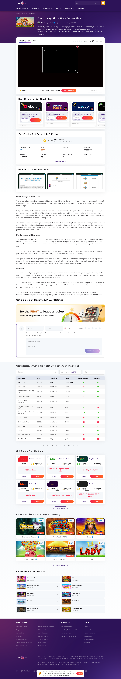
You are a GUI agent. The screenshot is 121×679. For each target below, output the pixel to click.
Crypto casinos (20, 630)
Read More (40, 35)
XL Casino (62, 484)
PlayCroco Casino (95, 459)
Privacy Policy (88, 636)
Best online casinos (22, 626)
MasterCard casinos (22, 649)
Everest (29, 601)
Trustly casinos (43, 639)
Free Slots (24, 13)
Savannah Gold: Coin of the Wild (26, 413)
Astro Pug (21, 426)
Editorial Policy (89, 639)
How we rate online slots (68, 636)
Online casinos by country (24, 642)
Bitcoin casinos (43, 630)
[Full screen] (101, 90)
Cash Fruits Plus (23, 422)
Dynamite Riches (24, 396)
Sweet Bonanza (77, 585)
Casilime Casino (65, 459)
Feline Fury (75, 601)
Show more (60, 508)
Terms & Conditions (90, 633)
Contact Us (87, 630)
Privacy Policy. (65, 675)
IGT (21, 150)
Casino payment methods (46, 626)
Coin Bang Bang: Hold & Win (25, 407)
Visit (37, 476)
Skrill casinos (42, 642)
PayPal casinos (43, 633)
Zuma (20, 430)
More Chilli (21, 386)
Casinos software (21, 646)
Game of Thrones (32, 608)
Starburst (30, 593)
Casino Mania (22, 418)
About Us (81, 8)
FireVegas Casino (95, 484)
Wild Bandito (31, 578)
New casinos (20, 633)
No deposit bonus (21, 639)
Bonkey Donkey (77, 608)
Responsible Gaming (66, 626)
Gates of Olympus (33, 585)
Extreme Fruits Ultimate (23, 401)
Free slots (19, 636)
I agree (80, 673)
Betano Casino (34, 484)
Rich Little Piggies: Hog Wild (26, 391)
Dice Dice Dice (23, 439)
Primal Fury (76, 578)
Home (18, 13)
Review (24, 476)
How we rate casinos (66, 633)
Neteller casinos (43, 636)
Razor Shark (76, 593)
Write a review (92, 351)
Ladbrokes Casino (35, 459)
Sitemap (87, 642)
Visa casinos (42, 646)
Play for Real (69, 90)
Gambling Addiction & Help (68, 630)
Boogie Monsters (24, 435)
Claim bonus (35, 120)
